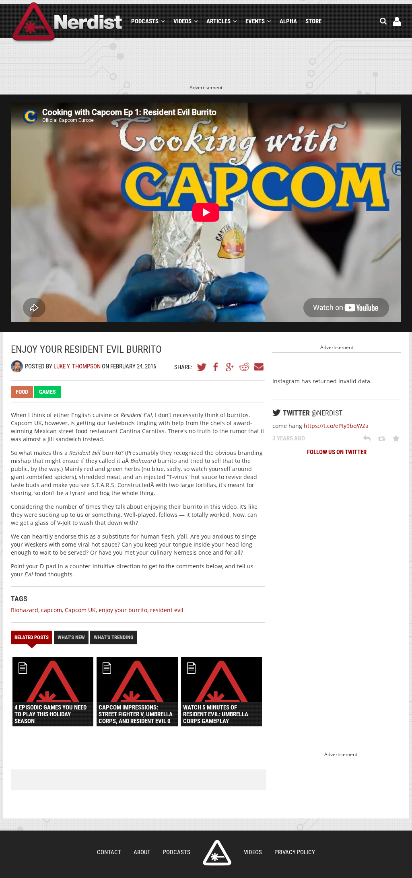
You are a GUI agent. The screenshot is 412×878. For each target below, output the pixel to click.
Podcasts (145, 21)
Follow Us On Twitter (337, 452)
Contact (109, 852)
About (142, 852)
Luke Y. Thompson (77, 366)
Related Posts (31, 637)
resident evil (166, 610)
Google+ (230, 366)
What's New (71, 637)
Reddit (244, 366)
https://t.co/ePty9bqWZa (336, 426)
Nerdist (67, 22)
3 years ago (288, 438)
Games (47, 392)
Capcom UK (80, 610)
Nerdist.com (217, 853)
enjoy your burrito (123, 610)
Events (255, 21)
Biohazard (24, 610)
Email (258, 366)
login (397, 21)
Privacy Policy (294, 852)
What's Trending (114, 637)
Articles (218, 21)
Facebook (216, 366)
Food (22, 392)
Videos (182, 21)
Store (313, 21)
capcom (51, 610)
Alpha (288, 21)
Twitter (202, 366)
